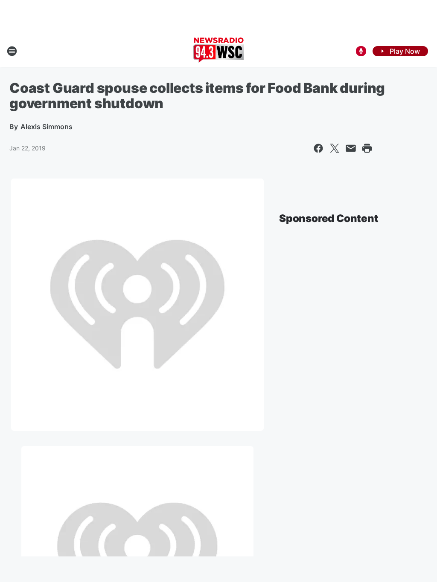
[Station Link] (218, 51)
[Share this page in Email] (351, 148)
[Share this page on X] (335, 148)
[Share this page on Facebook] (318, 148)
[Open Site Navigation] (12, 51)
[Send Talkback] (361, 51)
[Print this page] (367, 148)
